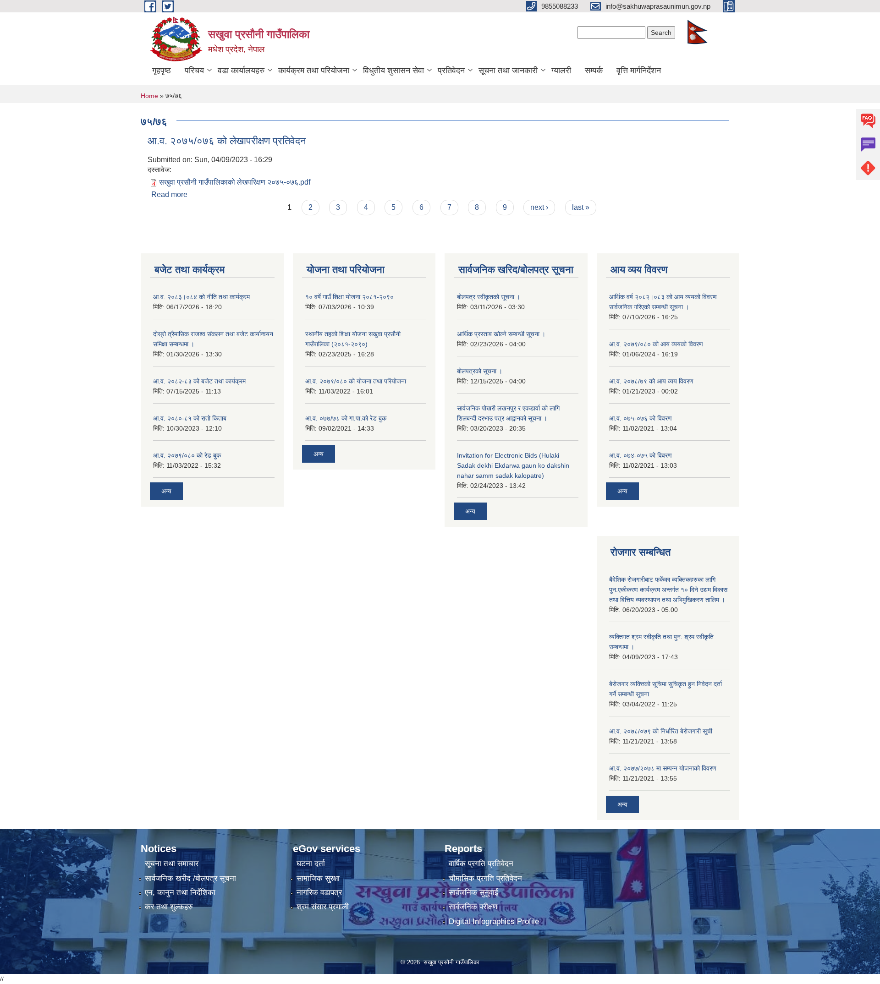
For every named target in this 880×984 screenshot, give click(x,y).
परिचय (194, 70)
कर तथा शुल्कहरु (169, 906)
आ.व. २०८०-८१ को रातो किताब (189, 418)
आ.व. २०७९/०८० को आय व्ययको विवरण (656, 344)
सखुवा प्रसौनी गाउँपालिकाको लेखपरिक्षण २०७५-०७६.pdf (234, 182)
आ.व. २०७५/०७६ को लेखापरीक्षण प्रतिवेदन (227, 141)
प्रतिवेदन (451, 70)
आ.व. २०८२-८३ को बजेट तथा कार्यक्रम (199, 381)
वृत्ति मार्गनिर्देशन (638, 70)
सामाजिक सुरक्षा (318, 878)
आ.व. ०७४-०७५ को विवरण (640, 455)
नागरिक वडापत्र (319, 892)
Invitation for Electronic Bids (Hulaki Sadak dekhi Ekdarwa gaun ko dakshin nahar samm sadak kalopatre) (513, 465)
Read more (169, 194)
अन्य (166, 491)
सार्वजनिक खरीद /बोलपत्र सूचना (190, 878)
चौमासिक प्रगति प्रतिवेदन (485, 878)
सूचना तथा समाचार (171, 863)
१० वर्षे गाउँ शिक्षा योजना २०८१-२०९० (349, 297)
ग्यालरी (561, 70)
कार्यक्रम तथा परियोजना (313, 70)
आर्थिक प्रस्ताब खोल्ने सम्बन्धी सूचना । (501, 334)
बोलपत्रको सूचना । (479, 371)
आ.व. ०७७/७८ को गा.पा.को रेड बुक (345, 418)
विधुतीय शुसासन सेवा (393, 70)
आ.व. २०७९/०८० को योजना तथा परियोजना (355, 381)
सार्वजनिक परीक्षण (473, 906)
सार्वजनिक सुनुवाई (473, 892)
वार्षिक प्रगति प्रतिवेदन (481, 863)
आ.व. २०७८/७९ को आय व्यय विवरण (651, 381)
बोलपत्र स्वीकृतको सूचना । (488, 297)
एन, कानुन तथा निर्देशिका (180, 892)
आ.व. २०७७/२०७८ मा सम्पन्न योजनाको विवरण (662, 768)
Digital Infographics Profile (494, 921)
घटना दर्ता (311, 863)
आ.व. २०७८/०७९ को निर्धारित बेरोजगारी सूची (660, 731)
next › (539, 207)
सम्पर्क (594, 70)
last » (580, 207)
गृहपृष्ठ (161, 70)
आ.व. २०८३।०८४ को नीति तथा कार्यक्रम (201, 297)
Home (149, 95)
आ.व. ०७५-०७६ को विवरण (640, 418)
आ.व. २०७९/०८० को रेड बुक (187, 455)
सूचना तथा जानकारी (508, 70)
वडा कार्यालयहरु (241, 70)
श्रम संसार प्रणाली (323, 906)
